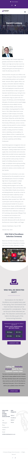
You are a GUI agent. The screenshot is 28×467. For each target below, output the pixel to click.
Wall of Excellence (13, 416)
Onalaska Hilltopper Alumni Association (12, 452)
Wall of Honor (12, 421)
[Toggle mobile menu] (25, 12)
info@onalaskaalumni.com (8, 434)
